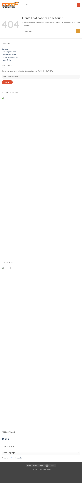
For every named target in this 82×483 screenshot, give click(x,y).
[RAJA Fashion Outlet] (10, 5)
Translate (18, 458)
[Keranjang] (78, 5)
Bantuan (5, 49)
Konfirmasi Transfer (9, 54)
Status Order (6, 60)
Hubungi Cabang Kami (10, 57)
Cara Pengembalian (9, 52)
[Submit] (78, 31)
